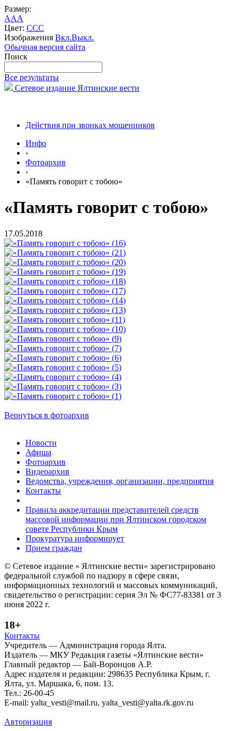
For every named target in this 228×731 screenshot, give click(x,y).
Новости (41, 442)
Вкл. (63, 37)
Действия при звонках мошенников (90, 125)
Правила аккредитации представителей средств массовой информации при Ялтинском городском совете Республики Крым (115, 519)
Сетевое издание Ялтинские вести (76, 87)
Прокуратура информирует (74, 538)
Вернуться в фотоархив (46, 415)
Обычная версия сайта (44, 47)
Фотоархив (45, 162)
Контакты (43, 490)
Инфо (35, 143)
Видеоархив (47, 471)
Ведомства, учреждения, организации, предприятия (119, 481)
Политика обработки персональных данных (84, 712)
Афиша (38, 452)
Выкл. (83, 37)
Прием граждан (53, 547)
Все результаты (31, 77)
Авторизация (28, 721)
